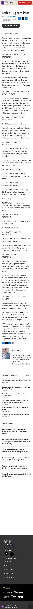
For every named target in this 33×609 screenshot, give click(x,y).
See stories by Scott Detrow (21, 364)
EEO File (6, 565)
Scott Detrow (12, 16)
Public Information (9, 577)
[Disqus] (16, 510)
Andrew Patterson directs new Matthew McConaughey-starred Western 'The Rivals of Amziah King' (16, 442)
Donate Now (25, 3)
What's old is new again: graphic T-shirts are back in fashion (16, 475)
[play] (3, 607)
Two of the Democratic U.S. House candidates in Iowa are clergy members (15, 451)
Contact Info (7, 561)
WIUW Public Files (9, 573)
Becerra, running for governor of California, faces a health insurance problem (16, 459)
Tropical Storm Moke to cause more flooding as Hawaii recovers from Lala (14, 467)
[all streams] (30, 606)
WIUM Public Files (9, 569)
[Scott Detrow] (6, 353)
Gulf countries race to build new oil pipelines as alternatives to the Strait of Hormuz (15, 431)
